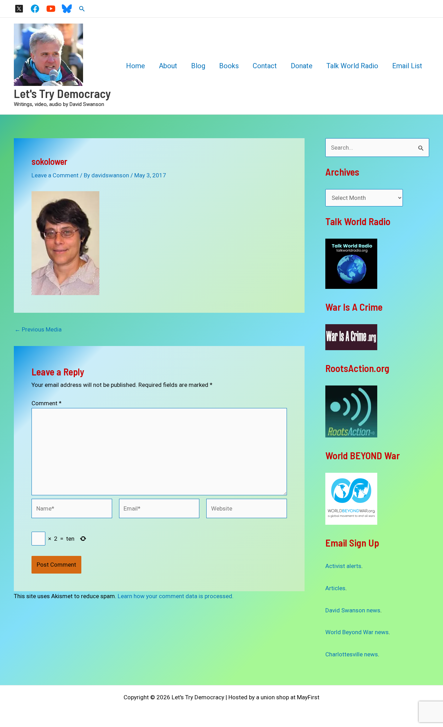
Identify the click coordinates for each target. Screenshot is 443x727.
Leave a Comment (55, 175)
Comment (46, 403)
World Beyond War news (357, 632)
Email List (407, 66)
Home (135, 66)
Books (229, 66)
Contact (265, 66)
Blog (198, 66)
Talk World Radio (352, 66)
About (168, 66)
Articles (335, 588)
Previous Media (38, 330)
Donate (302, 66)
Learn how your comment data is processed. (176, 596)
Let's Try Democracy (62, 93)
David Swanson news (352, 610)
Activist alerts (343, 565)
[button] (82, 9)
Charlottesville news (351, 654)
